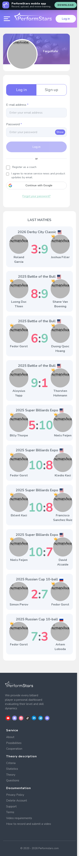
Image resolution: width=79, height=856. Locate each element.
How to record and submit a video (28, 824)
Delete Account (16, 800)
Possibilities (13, 743)
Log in (66, 19)
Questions (12, 780)
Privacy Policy (15, 795)
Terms (10, 812)
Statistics (12, 769)
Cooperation (14, 749)
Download (66, 5)
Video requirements (19, 818)
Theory (10, 775)
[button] (36, 185)
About (10, 737)
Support (11, 806)
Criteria (11, 763)
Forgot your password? (36, 196)
